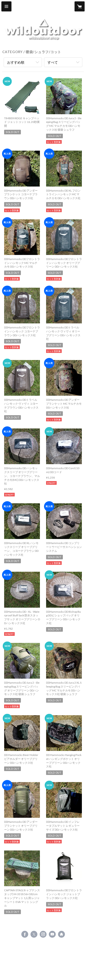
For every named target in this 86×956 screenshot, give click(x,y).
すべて (52, 62)
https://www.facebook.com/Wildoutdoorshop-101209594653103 (24, 934)
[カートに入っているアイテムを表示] (80, 6)
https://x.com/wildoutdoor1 (34, 934)
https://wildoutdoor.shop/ (61, 934)
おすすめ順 (15, 62)
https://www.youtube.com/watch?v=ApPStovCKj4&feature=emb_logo (52, 934)
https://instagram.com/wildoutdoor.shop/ (43, 934)
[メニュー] (6, 6)
